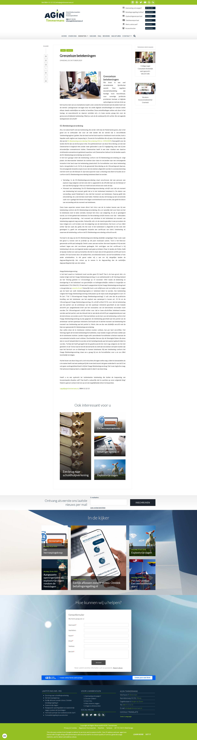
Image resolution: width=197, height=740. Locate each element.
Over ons (72, 36)
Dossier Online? (90, 698)
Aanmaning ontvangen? (93, 696)
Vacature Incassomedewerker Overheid (145, 99)
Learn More (138, 734)
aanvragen (149, 12)
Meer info (149, 24)
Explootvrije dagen (51, 705)
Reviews (106, 36)
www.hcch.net (77, 288)
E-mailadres (94, 497)
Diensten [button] (82, 36)
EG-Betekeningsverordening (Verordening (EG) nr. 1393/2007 (89, 141)
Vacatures (116, 36)
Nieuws (93, 36)
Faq (99, 36)
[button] (142, 502)
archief (69, 50)
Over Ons (88, 701)
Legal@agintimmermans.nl (69, 388)
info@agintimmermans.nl (133, 708)
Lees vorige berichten (97, 508)
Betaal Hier (149, 8)
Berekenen (149, 28)
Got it (148, 734)
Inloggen (149, 16)
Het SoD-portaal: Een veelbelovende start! (60, 713)
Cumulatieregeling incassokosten (56, 715)
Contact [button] (126, 36)
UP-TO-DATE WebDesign (123, 728)
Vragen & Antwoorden (93, 706)
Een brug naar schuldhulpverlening (57, 695)
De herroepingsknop (52, 698)
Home (64, 36)
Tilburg (130, 698)
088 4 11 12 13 (128, 705)
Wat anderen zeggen (92, 703)
